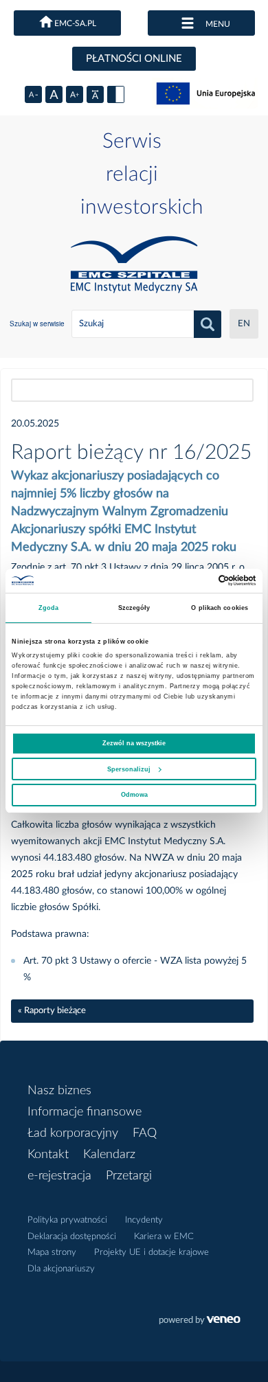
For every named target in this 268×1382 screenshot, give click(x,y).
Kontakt (48, 1154)
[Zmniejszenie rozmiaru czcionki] (33, 94)
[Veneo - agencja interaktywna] (200, 1321)
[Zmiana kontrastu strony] (115, 94)
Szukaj (207, 324)
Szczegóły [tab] (134, 607)
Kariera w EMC (164, 1236)
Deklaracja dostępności (71, 1236)
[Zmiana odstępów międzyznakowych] (95, 94)
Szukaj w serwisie (37, 323)
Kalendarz (109, 1154)
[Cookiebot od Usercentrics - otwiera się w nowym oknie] (196, 580)
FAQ (145, 1133)
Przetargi (129, 1176)
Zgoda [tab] (48, 607)
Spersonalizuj (128, 769)
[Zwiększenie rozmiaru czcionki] (74, 94)
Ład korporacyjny (72, 1133)
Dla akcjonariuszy (61, 1269)
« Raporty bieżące (52, 1010)
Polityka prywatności (67, 1220)
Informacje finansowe (84, 1112)
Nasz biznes (59, 1091)
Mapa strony (51, 1252)
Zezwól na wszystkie (134, 743)
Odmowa (134, 794)
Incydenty (144, 1220)
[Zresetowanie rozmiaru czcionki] (54, 94)
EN (244, 323)
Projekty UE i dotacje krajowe (151, 1252)
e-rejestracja (59, 1176)
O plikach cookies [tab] (219, 607)
